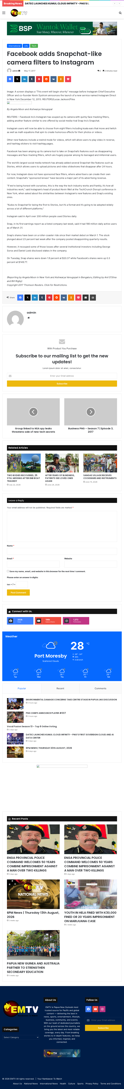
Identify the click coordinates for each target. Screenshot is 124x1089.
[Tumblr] (32, 79)
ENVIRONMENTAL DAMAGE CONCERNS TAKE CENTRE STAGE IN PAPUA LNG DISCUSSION (71, 699)
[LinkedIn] (24, 79)
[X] (17, 79)
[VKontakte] (54, 79)
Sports (80, 1083)
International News (49, 1083)
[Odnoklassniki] (61, 79)
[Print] (93, 298)
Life (26, 46)
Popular (22, 688)
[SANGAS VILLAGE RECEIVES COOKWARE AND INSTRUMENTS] (100, 463)
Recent (60, 688)
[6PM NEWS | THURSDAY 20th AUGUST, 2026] (15, 752)
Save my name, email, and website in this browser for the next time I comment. (48, 571)
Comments (100, 688)
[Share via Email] (86, 298)
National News (31, 1083)
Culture (71, 1083)
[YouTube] (95, 1009)
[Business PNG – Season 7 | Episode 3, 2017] (90, 411)
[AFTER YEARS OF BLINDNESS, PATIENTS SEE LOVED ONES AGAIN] (62, 463)
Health (63, 1083)
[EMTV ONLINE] (24, 13)
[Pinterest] (39, 79)
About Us (17, 1083)
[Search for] (120, 13)
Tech (34, 46)
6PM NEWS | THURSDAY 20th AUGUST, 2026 (49, 748)
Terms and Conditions (110, 1083)
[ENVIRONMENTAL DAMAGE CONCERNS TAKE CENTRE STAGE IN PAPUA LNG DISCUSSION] (15, 703)
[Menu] (3, 13)
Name (10, 545)
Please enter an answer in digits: (22, 577)
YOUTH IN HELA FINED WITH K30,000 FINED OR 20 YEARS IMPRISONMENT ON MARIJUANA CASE (90, 917)
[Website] (28, 318)
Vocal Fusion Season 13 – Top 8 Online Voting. (32, 726)
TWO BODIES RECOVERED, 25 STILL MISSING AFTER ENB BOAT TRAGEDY (23, 478)
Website (68, 558)
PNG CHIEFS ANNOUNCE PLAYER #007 (46, 713)
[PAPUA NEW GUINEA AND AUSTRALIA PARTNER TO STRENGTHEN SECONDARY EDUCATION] (33, 945)
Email (10, 558)
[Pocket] (68, 79)
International (14, 46)
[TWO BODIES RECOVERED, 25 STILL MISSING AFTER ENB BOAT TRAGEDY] (24, 463)
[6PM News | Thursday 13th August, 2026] (33, 894)
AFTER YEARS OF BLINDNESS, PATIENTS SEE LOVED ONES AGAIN (60, 478)
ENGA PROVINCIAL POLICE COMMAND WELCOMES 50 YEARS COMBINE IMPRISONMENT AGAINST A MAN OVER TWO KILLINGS (32, 864)
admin (15, 71)
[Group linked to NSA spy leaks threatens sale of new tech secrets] (33, 411)
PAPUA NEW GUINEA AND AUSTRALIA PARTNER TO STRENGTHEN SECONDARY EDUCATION (33, 967)
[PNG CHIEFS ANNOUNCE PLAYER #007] (15, 717)
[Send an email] (19, 71)
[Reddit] (46, 79)
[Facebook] (10, 79)
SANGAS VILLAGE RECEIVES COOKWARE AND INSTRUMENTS (100, 477)
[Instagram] (102, 1009)
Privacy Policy (92, 1083)
